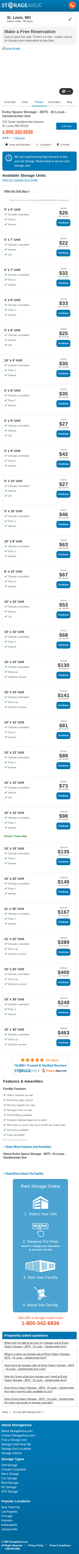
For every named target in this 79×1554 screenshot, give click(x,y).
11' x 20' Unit (14, 909)
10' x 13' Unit (14, 752)
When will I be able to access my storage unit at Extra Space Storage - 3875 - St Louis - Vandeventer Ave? (36, 1344)
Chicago (6, 1516)
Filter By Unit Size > (17, 191)
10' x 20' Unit (14, 878)
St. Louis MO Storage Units (27, 1412)
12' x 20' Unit (14, 939)
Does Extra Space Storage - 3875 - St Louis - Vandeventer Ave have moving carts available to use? (39, 1389)
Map (69, 102)
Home (5, 1412)
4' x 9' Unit (12, 300)
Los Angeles (9, 1511)
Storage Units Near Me (16, 1444)
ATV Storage (9, 1491)
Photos (39, 102)
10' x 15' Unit (14, 782)
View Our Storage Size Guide (19, 180)
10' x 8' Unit (13, 541)
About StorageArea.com (17, 1431)
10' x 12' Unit (14, 722)
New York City (10, 1507)
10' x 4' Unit (13, 360)
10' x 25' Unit (14, 969)
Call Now (66, 126)
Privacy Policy (35, 1545)
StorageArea (22, 5)
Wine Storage (10, 1473)
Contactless (45, 144)
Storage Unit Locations (16, 1448)
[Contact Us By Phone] (72, 5)
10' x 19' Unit (14, 848)
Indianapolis (9, 1524)
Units (25, 102)
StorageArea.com (18, 1541)
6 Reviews (19, 138)
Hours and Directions (19, 144)
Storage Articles (11, 1453)
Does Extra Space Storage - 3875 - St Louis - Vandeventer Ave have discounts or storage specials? (39, 1400)
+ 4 (68, 91)
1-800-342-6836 (17, 131)
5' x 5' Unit (12, 209)
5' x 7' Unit (12, 239)
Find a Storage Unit (14, 1439)
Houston (6, 1520)
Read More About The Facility (25, 1173)
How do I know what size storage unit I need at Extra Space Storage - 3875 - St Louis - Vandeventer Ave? (35, 1378)
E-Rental (65, 144)
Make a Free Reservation (30, 31)
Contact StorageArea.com (18, 1435)
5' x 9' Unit (12, 420)
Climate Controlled (13, 1469)
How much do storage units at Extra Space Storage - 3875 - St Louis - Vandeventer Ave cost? (39, 1367)
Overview (10, 102)
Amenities (54, 102)
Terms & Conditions (60, 1545)
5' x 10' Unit (13, 481)
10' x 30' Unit (14, 999)
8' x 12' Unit (13, 571)
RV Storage (9, 1487)
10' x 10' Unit (14, 601)
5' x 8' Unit (12, 330)
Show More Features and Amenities (28, 1146)
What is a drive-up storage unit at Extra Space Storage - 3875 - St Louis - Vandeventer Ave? (37, 1355)
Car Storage (9, 1478)
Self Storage (9, 1465)
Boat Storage (9, 1482)
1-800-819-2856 (12, 1548)
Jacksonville (9, 1529)
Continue (63, 222)
